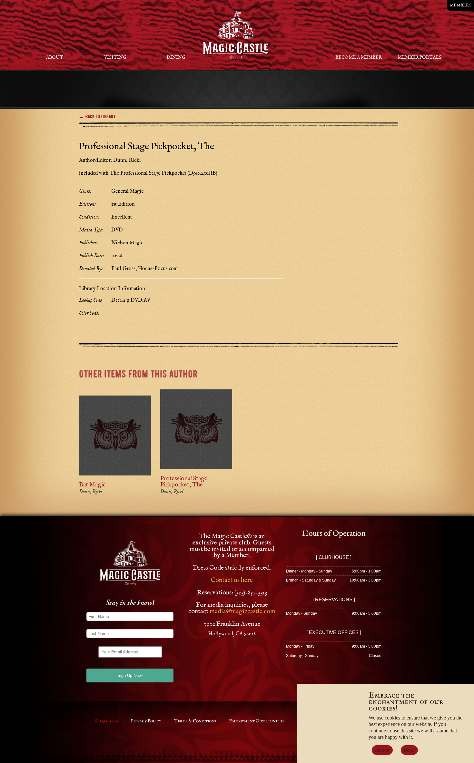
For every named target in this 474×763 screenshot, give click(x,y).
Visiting (115, 57)
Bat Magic (92, 485)
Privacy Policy (146, 721)
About (54, 57)
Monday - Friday (300, 646)
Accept (382, 750)
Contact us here (232, 580)
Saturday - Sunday (302, 655)
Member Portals (419, 57)
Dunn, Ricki (90, 492)
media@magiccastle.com (242, 611)
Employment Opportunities (256, 721)
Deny (409, 750)
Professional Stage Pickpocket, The (183, 482)
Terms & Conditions (195, 721)
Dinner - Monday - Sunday (309, 571)
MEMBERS (460, 5)
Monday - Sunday (301, 613)
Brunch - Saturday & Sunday (311, 580)
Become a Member (358, 57)
